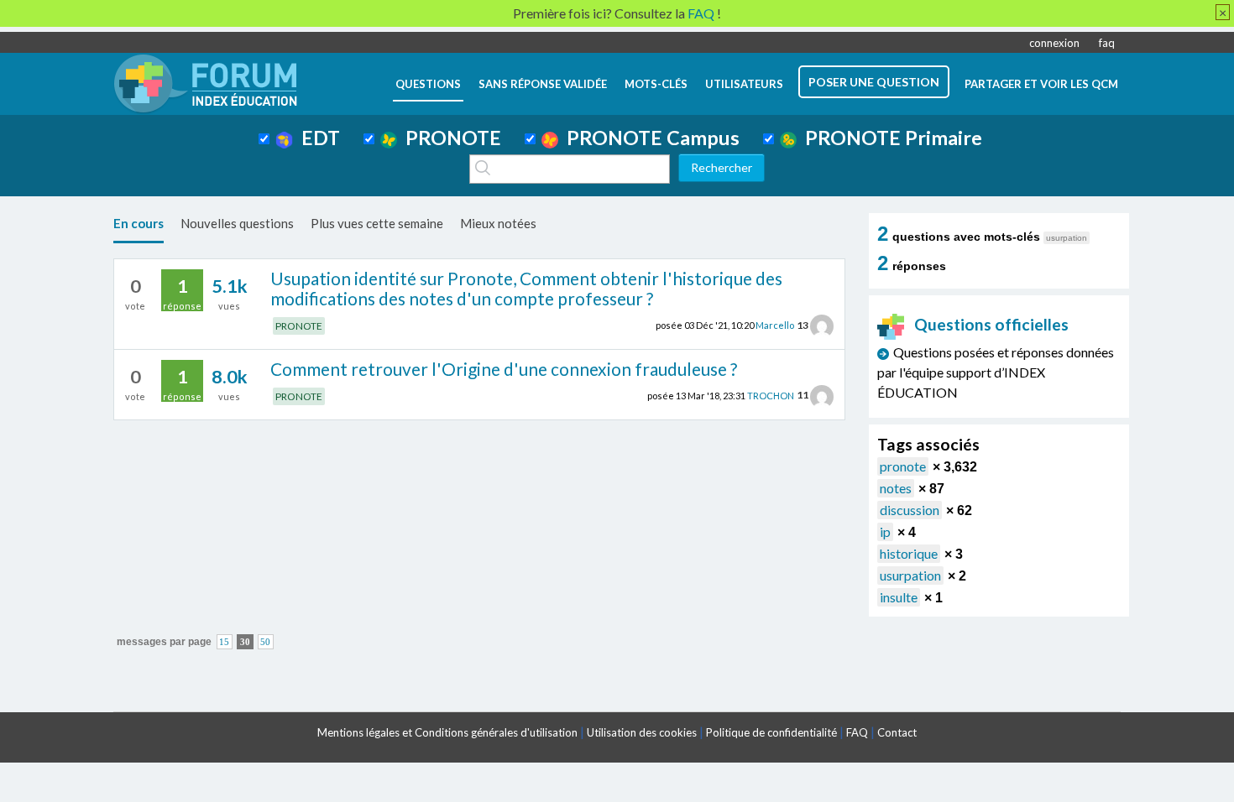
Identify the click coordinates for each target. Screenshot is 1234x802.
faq (1107, 42)
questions (428, 84)
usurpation (910, 575)
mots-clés (656, 84)
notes (896, 488)
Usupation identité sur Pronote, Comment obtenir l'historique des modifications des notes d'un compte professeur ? (526, 289)
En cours (138, 223)
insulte (899, 597)
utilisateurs (744, 84)
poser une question (873, 82)
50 (265, 642)
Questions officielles (991, 324)
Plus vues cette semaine (377, 223)
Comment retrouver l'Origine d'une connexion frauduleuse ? (503, 368)
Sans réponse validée (542, 84)
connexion (1054, 42)
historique (909, 553)
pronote (903, 466)
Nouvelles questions (237, 223)
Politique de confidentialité (771, 732)
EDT (316, 137)
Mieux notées (498, 223)
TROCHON (770, 394)
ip (885, 531)
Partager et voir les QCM (1041, 84)
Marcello (775, 325)
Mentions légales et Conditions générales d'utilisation (447, 732)
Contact (897, 732)
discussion (909, 510)
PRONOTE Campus (649, 137)
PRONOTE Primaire (889, 137)
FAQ (857, 732)
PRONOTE (449, 137)
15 (224, 642)
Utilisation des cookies (642, 732)
